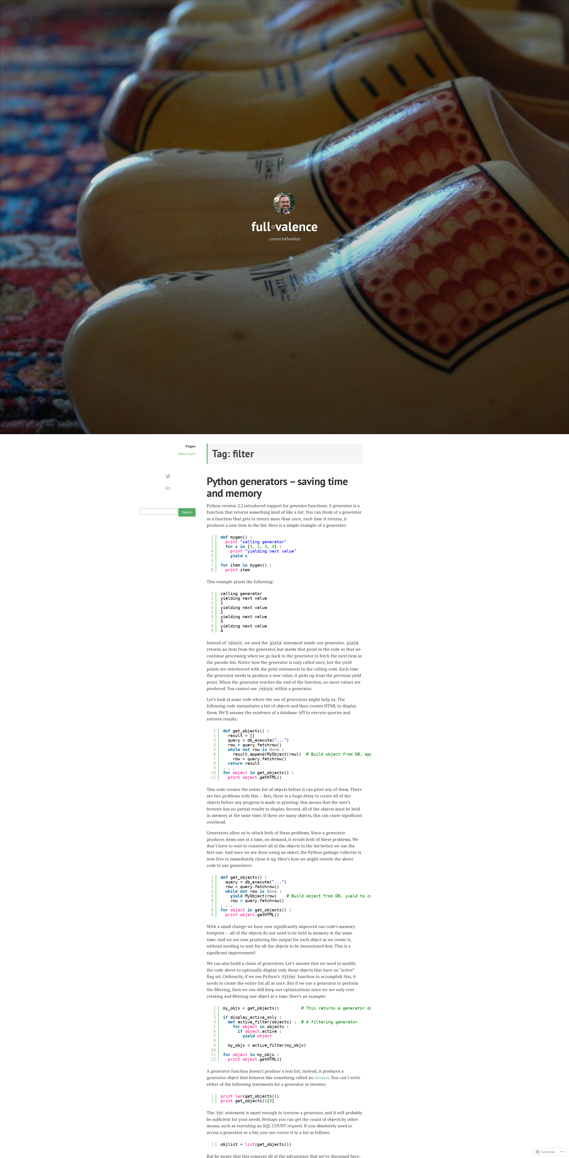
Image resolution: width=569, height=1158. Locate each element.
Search (187, 512)
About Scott (187, 454)
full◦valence (284, 226)
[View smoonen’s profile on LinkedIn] (168, 488)
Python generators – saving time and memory (277, 486)
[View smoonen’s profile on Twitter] (168, 476)
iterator (321, 1077)
